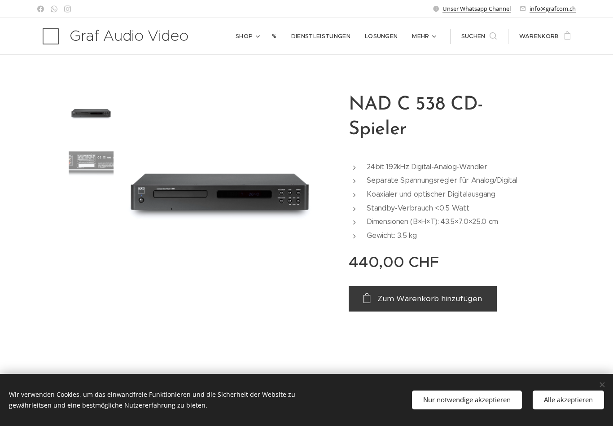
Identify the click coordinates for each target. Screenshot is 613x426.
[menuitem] (248, 36)
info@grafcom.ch (553, 8)
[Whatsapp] (54, 9)
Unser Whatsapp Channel (476, 8)
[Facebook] (40, 9)
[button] (479, 36)
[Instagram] (67, 9)
